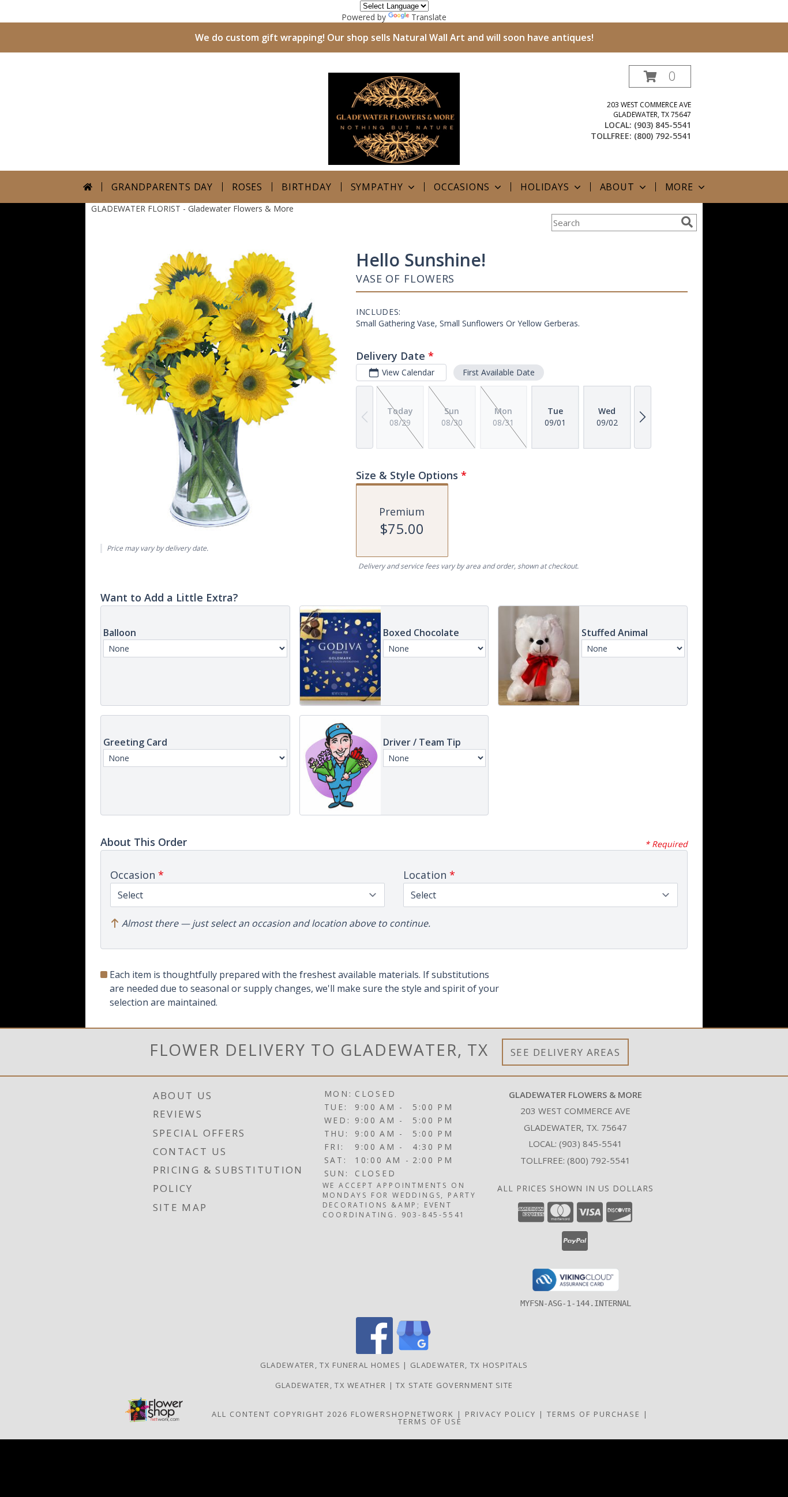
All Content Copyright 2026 (280, 1414)
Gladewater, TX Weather (331, 1385)
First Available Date (499, 372)
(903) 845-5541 (662, 124)
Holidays (544, 186)
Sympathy (377, 186)
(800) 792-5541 (662, 135)
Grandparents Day (162, 186)
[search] (687, 222)
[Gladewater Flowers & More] (394, 117)
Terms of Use (430, 1421)
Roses (247, 186)
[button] (660, 76)
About (617, 186)
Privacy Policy (500, 1414)
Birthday (306, 186)
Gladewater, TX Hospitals (469, 1365)
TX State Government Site (454, 1385)
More (679, 186)
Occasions (462, 186)
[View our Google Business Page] (413, 1350)
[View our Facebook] (374, 1350)
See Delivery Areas (566, 1052)
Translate (428, 17)
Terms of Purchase (593, 1414)
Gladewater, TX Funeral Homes (330, 1365)
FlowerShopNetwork (402, 1414)
